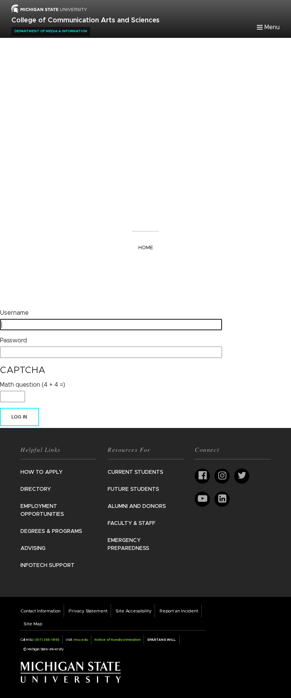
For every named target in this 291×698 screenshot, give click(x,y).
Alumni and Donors (137, 506)
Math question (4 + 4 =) (32, 385)
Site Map (32, 623)
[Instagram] (222, 476)
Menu (272, 27)
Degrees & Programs (51, 531)
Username (14, 313)
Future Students (133, 489)
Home (145, 247)
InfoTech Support (47, 565)
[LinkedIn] (222, 499)
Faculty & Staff (131, 523)
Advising (32, 548)
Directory (35, 489)
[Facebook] (202, 476)
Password (13, 340)
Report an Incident (179, 611)
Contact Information (40, 611)
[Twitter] (241, 476)
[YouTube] (202, 499)
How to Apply (41, 472)
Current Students (135, 472)
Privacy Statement (88, 611)
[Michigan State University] (70, 672)
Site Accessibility (134, 611)
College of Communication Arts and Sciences (85, 20)
